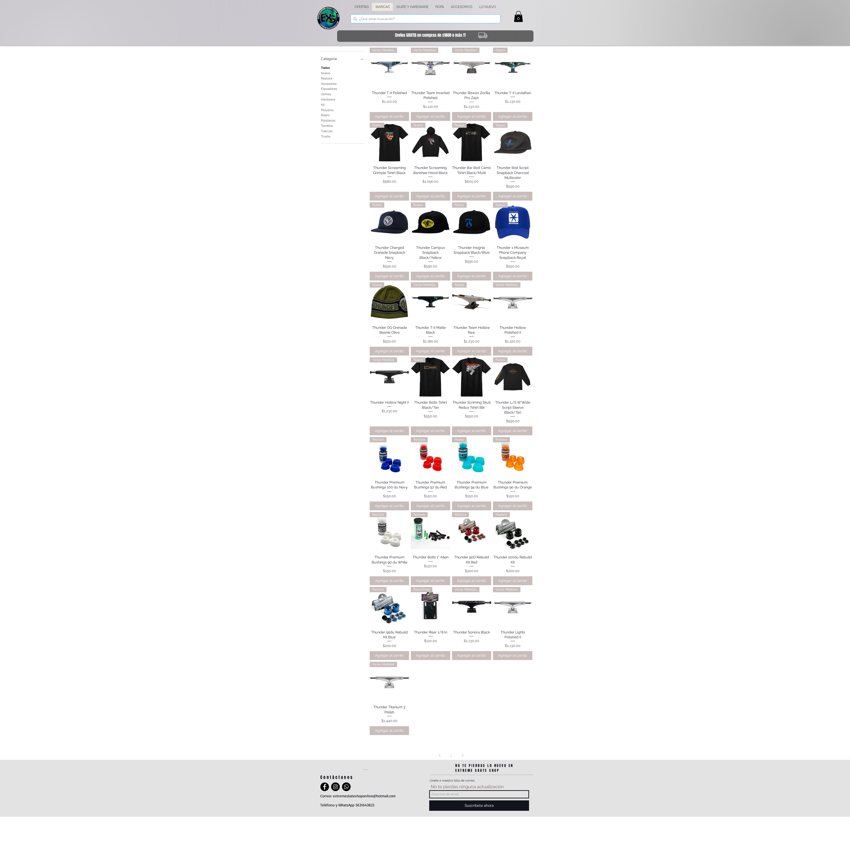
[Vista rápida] (471, 377)
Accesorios (329, 83)
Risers (325, 115)
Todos (325, 68)
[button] (412, 7)
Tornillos (327, 126)
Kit (323, 104)
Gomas (326, 94)
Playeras (327, 110)
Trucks (325, 136)
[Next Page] (462, 755)
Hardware (328, 99)
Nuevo (325, 73)
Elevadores (329, 89)
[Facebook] (324, 786)
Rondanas (328, 120)
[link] (518, 16)
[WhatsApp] (346, 786)
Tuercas (326, 131)
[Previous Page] (439, 755)
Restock (326, 78)
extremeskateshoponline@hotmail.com (364, 796)
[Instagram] (335, 786)
